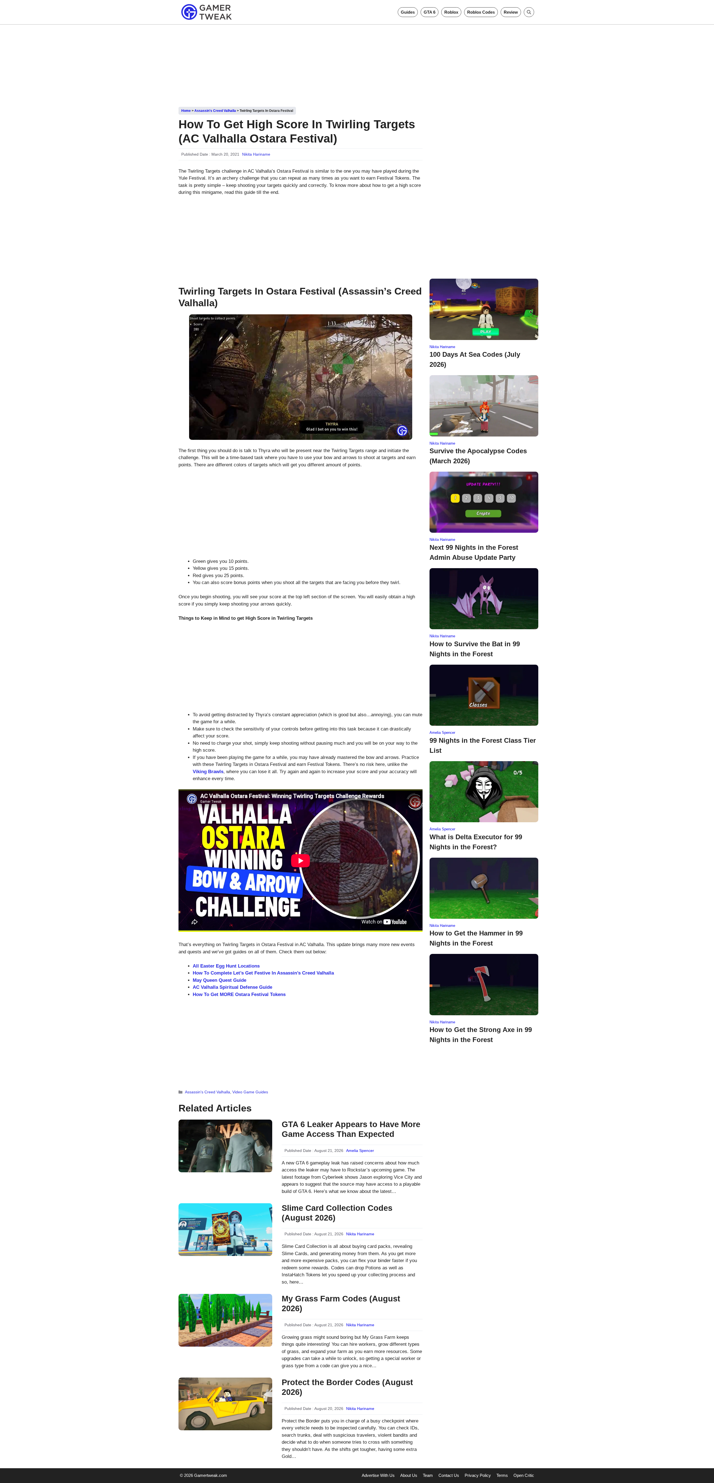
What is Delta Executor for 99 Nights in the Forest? (476, 842)
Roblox (451, 12)
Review (511, 12)
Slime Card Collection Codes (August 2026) (337, 1213)
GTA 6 (429, 12)
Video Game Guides (250, 1092)
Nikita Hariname (256, 154)
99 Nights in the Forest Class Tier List (483, 745)
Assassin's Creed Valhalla (215, 111)
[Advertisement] (357, 63)
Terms (502, 1475)
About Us (408, 1475)
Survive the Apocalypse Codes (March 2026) (478, 456)
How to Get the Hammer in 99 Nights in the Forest (476, 938)
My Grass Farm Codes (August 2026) (341, 1303)
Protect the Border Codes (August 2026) (347, 1387)
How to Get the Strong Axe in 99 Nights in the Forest (481, 1034)
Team (428, 1475)
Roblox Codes (481, 12)
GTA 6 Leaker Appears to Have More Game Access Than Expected (351, 1129)
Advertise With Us (378, 1475)
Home (186, 111)
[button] (529, 12)
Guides (408, 12)
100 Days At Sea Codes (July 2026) (475, 359)
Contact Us (448, 1475)
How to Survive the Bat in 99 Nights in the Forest (475, 649)
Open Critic (523, 1475)
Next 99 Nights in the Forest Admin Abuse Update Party (474, 552)
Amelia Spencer (360, 1150)
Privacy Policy (478, 1475)
